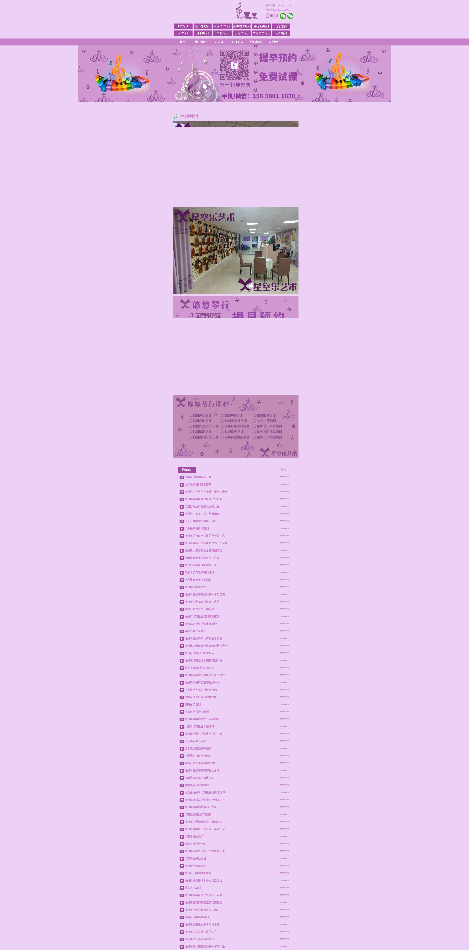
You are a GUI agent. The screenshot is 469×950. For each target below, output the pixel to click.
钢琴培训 (183, 33)
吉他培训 (203, 33)
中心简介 (201, 42)
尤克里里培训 (261, 33)
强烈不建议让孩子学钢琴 (199, 945)
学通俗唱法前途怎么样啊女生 (202, 843)
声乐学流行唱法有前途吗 (199, 909)
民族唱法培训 (222, 26)
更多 (283, 806)
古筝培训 (222, 33)
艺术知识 (187, 806)
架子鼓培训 (261, 26)
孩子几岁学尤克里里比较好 (201, 857)
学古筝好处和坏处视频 (198, 916)
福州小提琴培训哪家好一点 (201, 901)
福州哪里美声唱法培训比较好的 (203, 835)
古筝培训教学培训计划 (198, 813)
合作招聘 (256, 42)
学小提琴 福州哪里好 (197, 865)
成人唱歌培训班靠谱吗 (198, 821)
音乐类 (219, 42)
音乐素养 (281, 26)
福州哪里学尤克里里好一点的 (202, 938)
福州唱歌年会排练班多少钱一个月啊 (206, 879)
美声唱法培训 (242, 26)
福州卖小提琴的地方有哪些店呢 (203, 887)
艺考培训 (281, 33)
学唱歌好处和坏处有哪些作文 (202, 894)
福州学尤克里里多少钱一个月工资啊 (206, 828)
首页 (183, 42)
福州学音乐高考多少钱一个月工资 (205, 931)
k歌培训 (183, 26)
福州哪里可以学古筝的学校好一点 (205, 872)
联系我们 (274, 42)
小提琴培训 (242, 33)
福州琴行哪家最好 (195, 923)
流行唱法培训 (203, 26)
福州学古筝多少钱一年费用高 (202, 850)
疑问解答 (237, 42)
